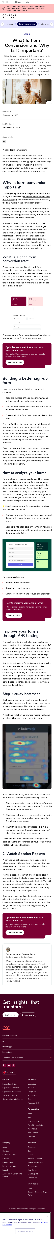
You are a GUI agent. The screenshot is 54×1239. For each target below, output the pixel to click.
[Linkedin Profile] (4, 1065)
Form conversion (27, 24)
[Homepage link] (7, 1028)
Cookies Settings (25, 1231)
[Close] (47, 1216)
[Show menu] (49, 16)
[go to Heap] (18, 2)
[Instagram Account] (13, 1065)
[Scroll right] (51, 24)
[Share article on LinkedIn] (4, 141)
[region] (25, 1225)
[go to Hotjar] (26, 2)
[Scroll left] (2, 24)
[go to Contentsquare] (7, 2)
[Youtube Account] (9, 1065)
